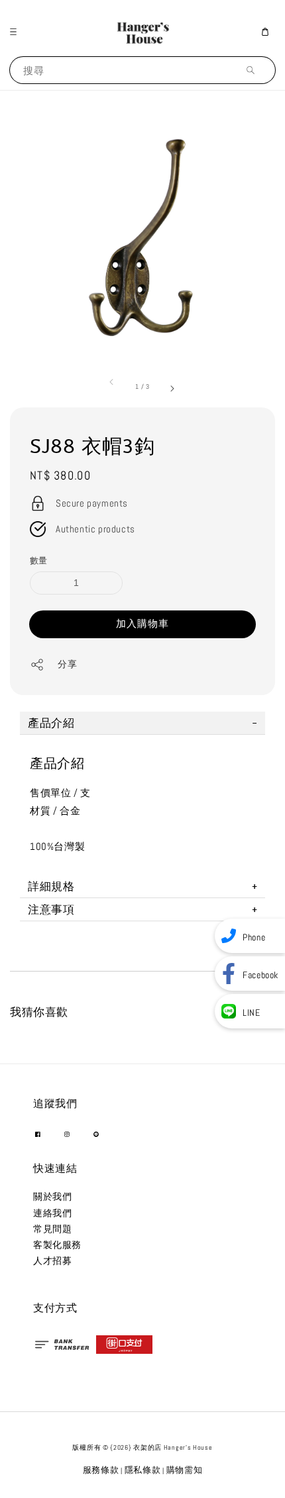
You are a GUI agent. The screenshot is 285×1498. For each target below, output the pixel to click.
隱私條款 (143, 1470)
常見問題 (52, 1229)
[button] (16, 31)
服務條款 (101, 1470)
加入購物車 (142, 623)
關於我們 (52, 1196)
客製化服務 (57, 1245)
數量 (39, 560)
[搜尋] (254, 70)
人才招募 (52, 1261)
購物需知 (184, 1470)
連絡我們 (52, 1213)
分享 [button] (67, 664)
